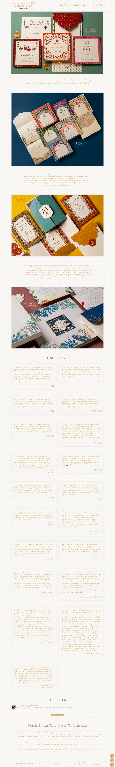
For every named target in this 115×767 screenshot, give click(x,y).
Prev (13, 42)
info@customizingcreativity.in (87, 764)
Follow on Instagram (58, 715)
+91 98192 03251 (80, 762)
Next (101, 42)
